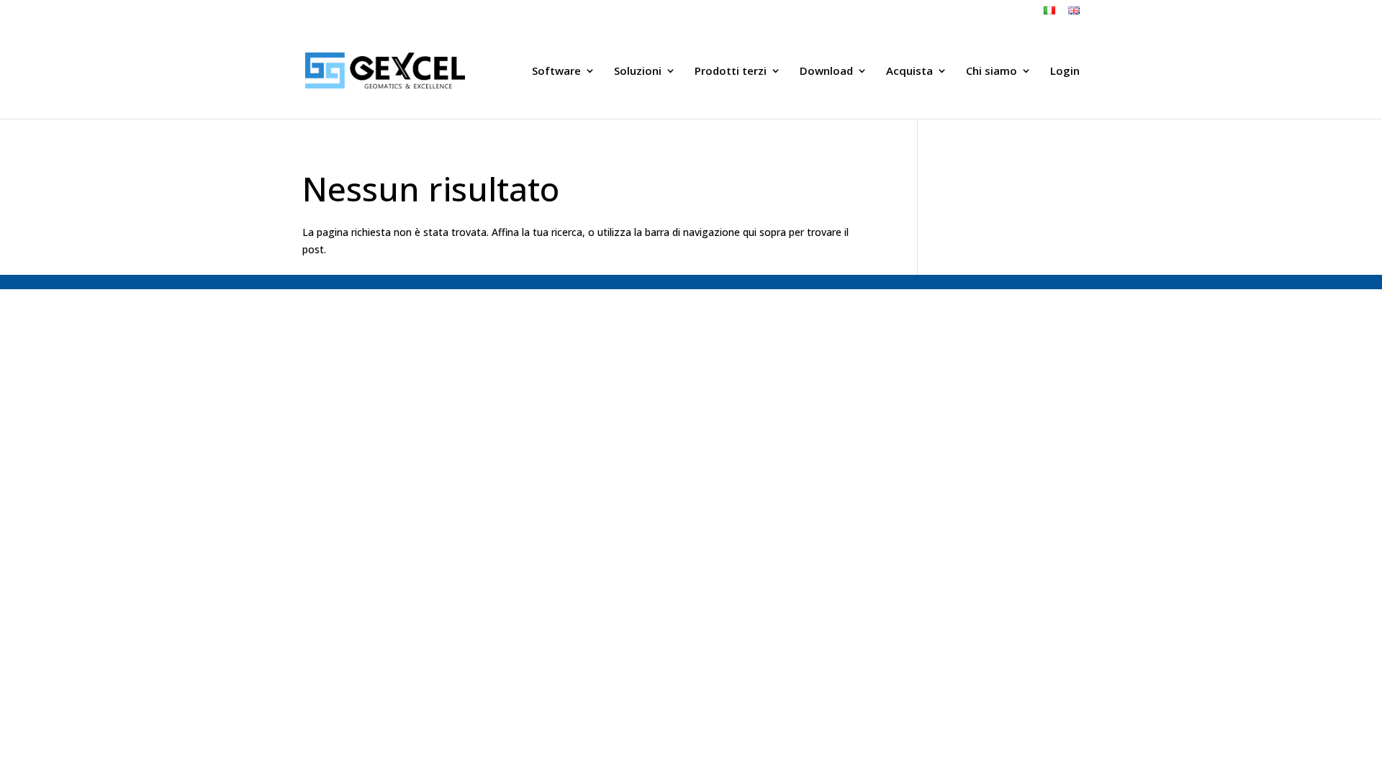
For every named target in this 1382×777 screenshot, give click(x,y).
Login (1065, 71)
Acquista (909, 71)
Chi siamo (991, 71)
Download (826, 71)
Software (556, 71)
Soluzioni (637, 71)
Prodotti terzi (731, 71)
